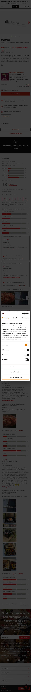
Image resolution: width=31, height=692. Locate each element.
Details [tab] (15, 318)
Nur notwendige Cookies (15, 377)
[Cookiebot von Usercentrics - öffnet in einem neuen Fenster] (22, 313)
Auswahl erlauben (15, 372)
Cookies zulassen (15, 366)
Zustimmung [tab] (5, 318)
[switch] (27, 350)
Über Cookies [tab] (25, 318)
